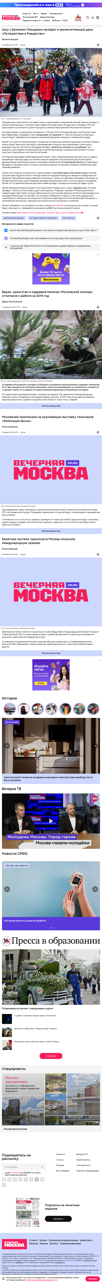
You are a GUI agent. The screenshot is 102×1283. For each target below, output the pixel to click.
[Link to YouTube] (26, 1179)
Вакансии (33, 1243)
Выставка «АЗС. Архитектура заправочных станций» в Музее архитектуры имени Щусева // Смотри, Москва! (65, 708)
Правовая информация (70, 1243)
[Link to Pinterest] (4, 1185)
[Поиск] (87, 17)
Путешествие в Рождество (43, 218)
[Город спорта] (78, 17)
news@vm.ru (60, 1262)
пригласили (57, 205)
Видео (44, 13)
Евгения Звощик (10, 39)
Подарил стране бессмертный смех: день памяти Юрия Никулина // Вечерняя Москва (79, 708)
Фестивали (68, 218)
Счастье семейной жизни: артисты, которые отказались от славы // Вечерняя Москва (93, 708)
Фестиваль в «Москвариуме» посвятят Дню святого (48, 212)
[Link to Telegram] (31, 1179)
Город (22, 45)
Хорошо (92, 1279)
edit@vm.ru (20, 1262)
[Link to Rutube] (42, 1179)
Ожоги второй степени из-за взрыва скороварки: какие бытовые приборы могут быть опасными (48, 779)
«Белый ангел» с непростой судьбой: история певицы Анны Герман (23, 708)
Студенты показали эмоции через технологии (35, 1016)
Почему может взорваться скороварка (51, 746)
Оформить (58, 1219)
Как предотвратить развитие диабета (51, 889)
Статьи (59, 1160)
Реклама (43, 1240)
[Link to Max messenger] (4, 1179)
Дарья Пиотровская (12, 301)
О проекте (51, 1056)
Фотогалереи (62, 1171)
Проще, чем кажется (16, 865)
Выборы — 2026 (59, 20)
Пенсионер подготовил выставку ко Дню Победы (36, 1041)
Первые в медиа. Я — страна (36, 20)
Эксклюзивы (11, 722)
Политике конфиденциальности (41, 1280)
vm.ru (81, 1258)
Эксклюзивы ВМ (30, 17)
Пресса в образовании (87, 1171)
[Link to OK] (15, 1179)
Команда (44, 1243)
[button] (96, 708)
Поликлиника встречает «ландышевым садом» (27, 1008)
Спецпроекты (56, 13)
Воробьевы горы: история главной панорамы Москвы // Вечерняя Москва (9, 708)
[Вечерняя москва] (14, 1244)
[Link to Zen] (20, 1179)
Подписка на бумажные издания (63, 1240)
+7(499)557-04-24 (89, 1260)
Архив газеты (83, 1160)
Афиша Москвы (47, 17)
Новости (27, 13)
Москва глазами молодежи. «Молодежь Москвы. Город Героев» (51, 821)
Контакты (54, 1243)
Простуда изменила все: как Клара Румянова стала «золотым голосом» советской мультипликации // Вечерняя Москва (37, 708)
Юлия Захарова (10, 426)
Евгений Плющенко (14, 218)
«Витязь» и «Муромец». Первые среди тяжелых (35, 1028)
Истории (9, 698)
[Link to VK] (9, 1179)
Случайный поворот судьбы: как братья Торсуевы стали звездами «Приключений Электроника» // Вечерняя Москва (51, 708)
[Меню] (97, 17)
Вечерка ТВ (11, 788)
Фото (36, 13)
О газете (33, 1240)
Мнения (60, 1165)
